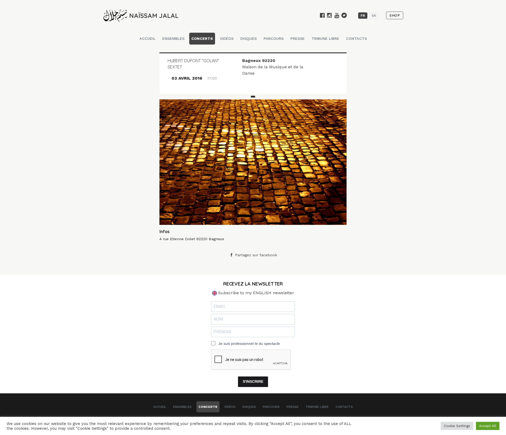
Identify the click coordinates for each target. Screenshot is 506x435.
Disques (248, 38)
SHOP (395, 15)
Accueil (147, 38)
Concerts (202, 38)
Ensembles (173, 38)
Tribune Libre (325, 38)
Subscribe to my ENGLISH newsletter (255, 292)
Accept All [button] (487, 426)
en (374, 15)
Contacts (356, 38)
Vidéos (226, 38)
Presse (297, 38)
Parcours (274, 38)
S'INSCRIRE (253, 381)
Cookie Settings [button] (457, 426)
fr (363, 15)
